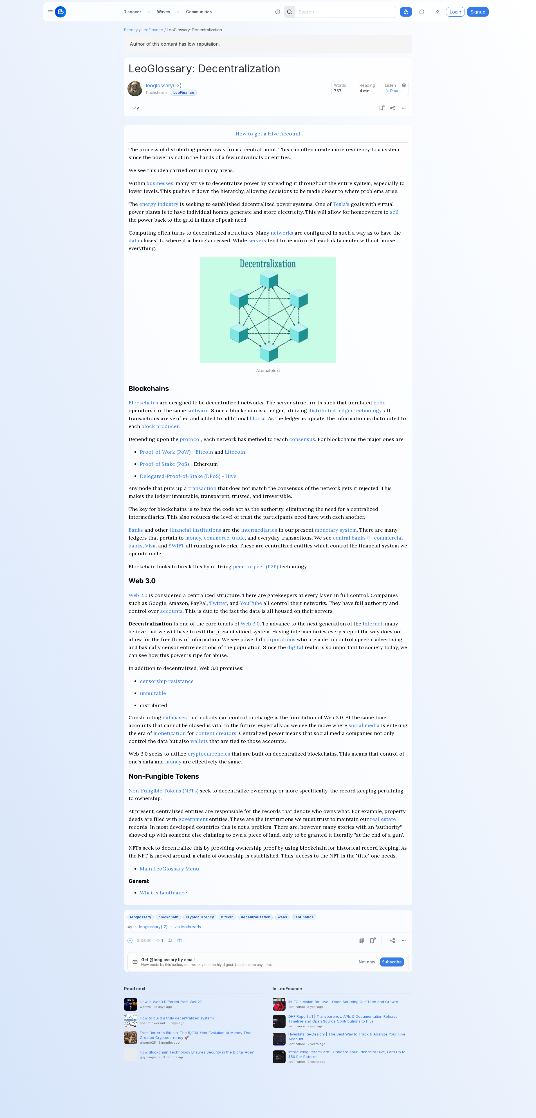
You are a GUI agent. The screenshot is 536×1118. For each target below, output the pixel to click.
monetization (169, 733)
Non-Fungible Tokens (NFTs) (163, 790)
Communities (199, 11)
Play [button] (394, 90)
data (134, 240)
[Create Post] (437, 12)
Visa (150, 545)
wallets (199, 741)
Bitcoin (204, 452)
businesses (160, 183)
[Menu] (404, 108)
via (187, 926)
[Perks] (406, 12)
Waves (163, 11)
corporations (279, 639)
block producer (160, 426)
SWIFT (177, 545)
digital (295, 647)
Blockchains (143, 402)
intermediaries (259, 530)
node (379, 402)
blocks (258, 418)
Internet (372, 623)
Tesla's (341, 204)
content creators (216, 733)
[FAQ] (278, 12)
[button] (130, 940)
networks (282, 233)
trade (238, 537)
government (193, 819)
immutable (153, 693)
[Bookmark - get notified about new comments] (381, 108)
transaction (202, 488)
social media (364, 725)
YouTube (251, 603)
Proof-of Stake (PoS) (164, 464)
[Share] (392, 108)
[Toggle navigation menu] (50, 12)
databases (175, 717)
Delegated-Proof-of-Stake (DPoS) (180, 476)
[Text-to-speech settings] (404, 85)
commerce (216, 537)
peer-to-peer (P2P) (255, 566)
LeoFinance (152, 29)
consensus (302, 439)
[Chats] (422, 12)
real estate (383, 819)
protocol (190, 439)
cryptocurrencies (209, 753)
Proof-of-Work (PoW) (165, 452)
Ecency (131, 29)
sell (394, 212)
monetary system (336, 530)
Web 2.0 (138, 595)
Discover (132, 11)
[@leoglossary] (135, 88)
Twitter (218, 603)
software (197, 410)
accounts (171, 611)
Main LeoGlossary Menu (169, 868)
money (193, 537)
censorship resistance (167, 681)
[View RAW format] (362, 940)
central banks (349, 537)
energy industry (158, 204)
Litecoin (235, 452)
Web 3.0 (250, 623)
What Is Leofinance (163, 892)
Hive (230, 476)
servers (257, 240)
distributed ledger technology (345, 410)
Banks (136, 530)
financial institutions (195, 530)
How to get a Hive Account (268, 133)
